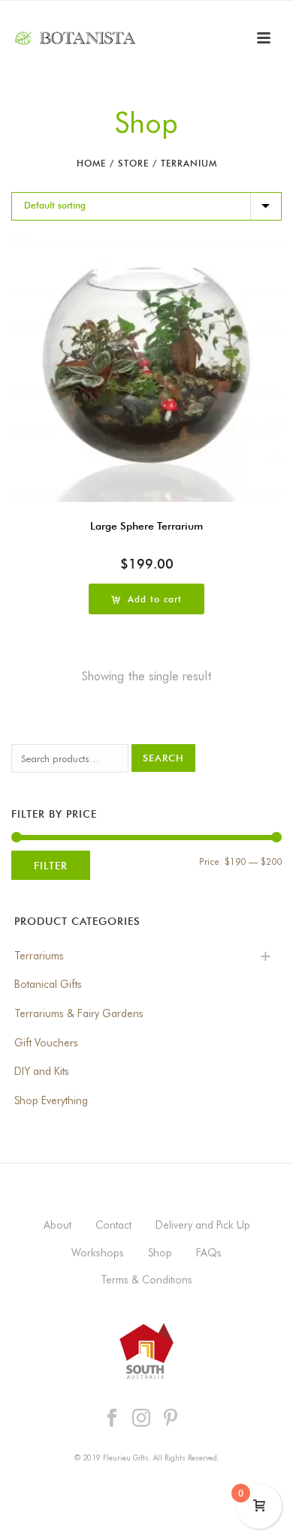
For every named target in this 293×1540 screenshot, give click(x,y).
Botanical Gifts (48, 984)
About (57, 1225)
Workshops (97, 1253)
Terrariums (39, 956)
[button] (146, 599)
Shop (160, 1253)
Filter (51, 865)
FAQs (209, 1253)
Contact (113, 1225)
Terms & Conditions (146, 1280)
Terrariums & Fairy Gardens (78, 1013)
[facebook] (112, 1418)
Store (133, 163)
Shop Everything (51, 1100)
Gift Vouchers (46, 1043)
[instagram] (141, 1418)
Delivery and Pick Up (203, 1225)
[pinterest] (171, 1418)
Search (163, 758)
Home (91, 163)
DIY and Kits (41, 1071)
